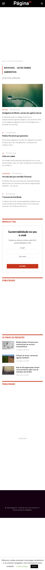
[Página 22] (22, 3)
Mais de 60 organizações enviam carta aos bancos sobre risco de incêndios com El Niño (27, 369)
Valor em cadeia (8, 156)
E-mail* (22, 248)
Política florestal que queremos (15, 136)
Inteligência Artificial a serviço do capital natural (21, 113)
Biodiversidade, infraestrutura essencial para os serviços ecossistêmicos (27, 344)
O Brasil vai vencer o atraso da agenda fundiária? (27, 357)
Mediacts (29, 510)
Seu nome (22, 257)
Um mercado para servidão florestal (16, 177)
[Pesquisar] (42, 3)
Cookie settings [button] (22, 566)
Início (3, 61)
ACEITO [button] (34, 566)
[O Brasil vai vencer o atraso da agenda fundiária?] (8, 358)
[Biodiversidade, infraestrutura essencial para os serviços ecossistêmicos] (8, 345)
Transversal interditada (11, 197)
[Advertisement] (22, 34)
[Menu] (3, 3)
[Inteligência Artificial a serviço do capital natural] (22, 95)
